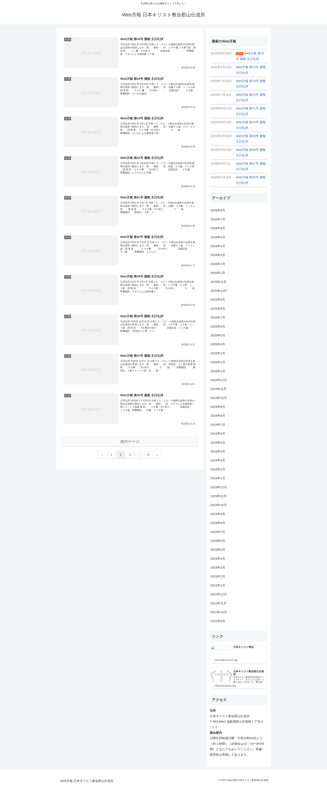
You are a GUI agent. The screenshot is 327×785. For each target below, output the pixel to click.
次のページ (129, 441)
